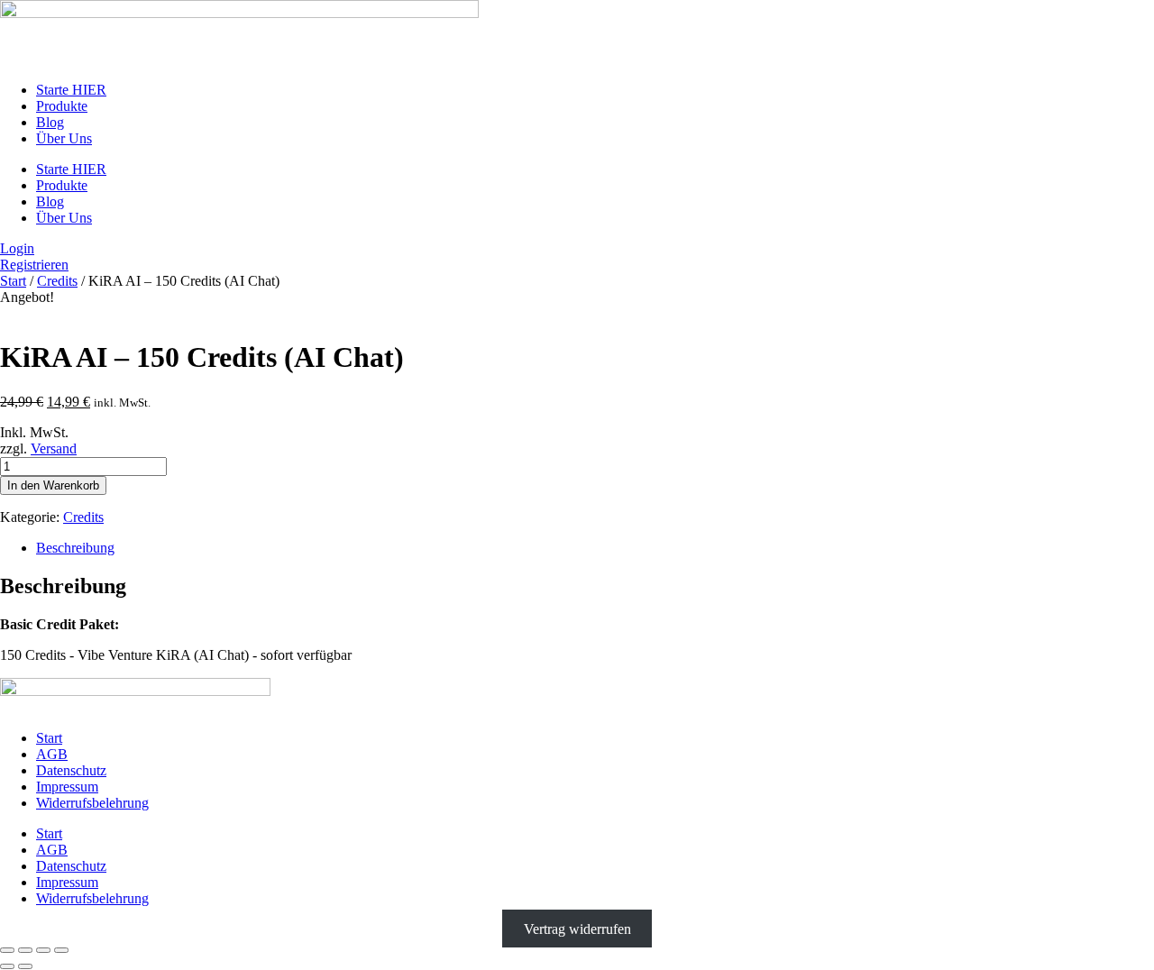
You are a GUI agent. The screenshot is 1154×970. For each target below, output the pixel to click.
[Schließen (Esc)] (61, 950)
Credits (57, 280)
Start (13, 280)
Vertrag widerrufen (577, 929)
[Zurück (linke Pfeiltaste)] (7, 966)
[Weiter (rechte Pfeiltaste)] (25, 966)
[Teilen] (43, 950)
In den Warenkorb (53, 485)
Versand (54, 448)
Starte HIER (71, 89)
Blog (50, 122)
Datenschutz (71, 770)
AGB (52, 754)
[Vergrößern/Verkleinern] (7, 950)
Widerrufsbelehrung (92, 802)
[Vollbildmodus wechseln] (25, 950)
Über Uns (64, 138)
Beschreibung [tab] (75, 547)
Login (17, 248)
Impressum (67, 786)
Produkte (61, 106)
